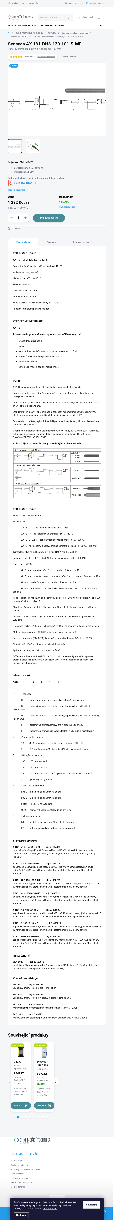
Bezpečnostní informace (21, 1182)
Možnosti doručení (68, 207)
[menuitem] (23, 25)
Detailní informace (16, 190)
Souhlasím (91, 1204)
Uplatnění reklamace (19, 1178)
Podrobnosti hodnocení (46, 57)
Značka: (70, 57)
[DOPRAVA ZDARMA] (20, 1052)
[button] (18, 1117)
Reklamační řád (17, 1174)
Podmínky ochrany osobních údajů (25, 1169)
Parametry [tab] (51, 242)
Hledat (69, 17)
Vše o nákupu (14, 3)
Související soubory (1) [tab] (83, 242)
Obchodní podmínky (31, 3)
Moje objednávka (18, 1187)
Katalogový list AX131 (24, 182)
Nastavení (21, 1215)
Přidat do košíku (49, 217)
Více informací (50, 1208)
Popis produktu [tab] (23, 242)
